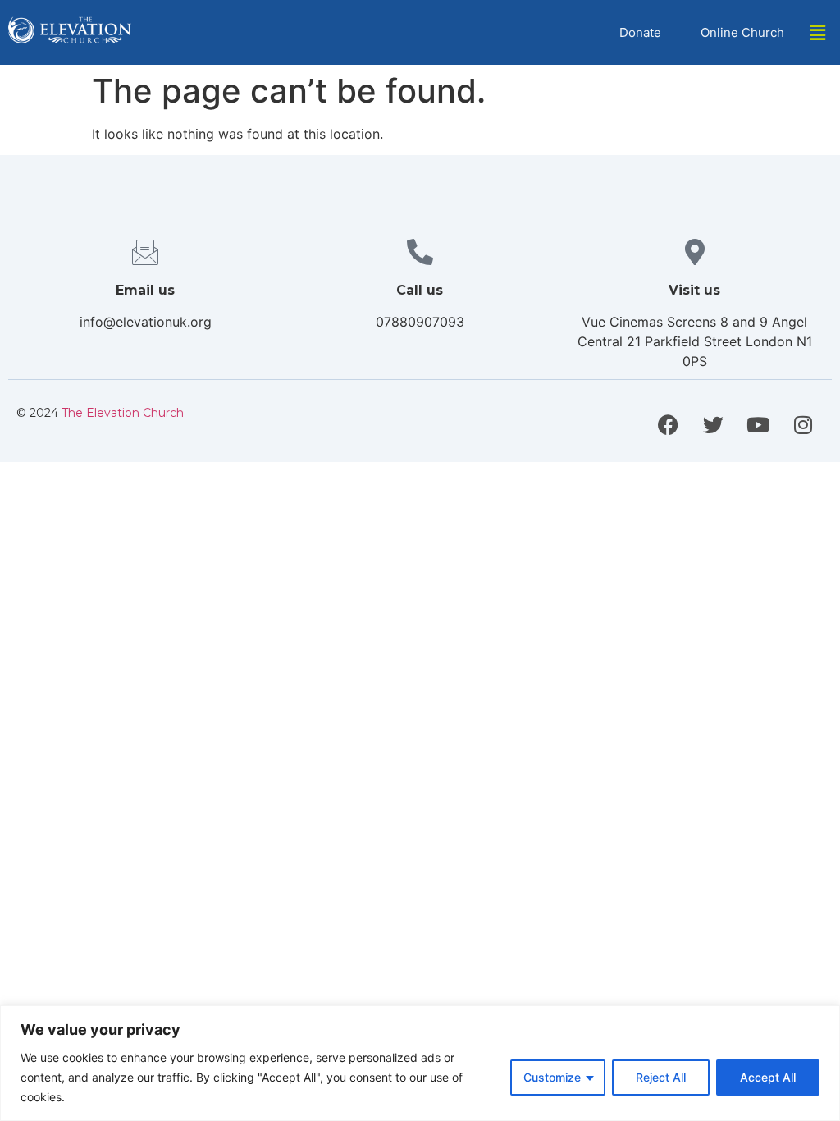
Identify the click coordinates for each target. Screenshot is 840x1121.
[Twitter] (712, 425)
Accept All (768, 1077)
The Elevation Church (123, 412)
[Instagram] (803, 425)
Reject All (661, 1077)
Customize (552, 1077)
